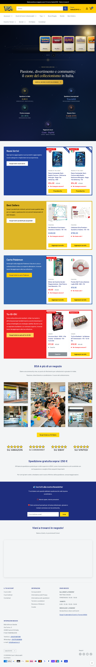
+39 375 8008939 (16, 639)
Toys (41, 16)
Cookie (33, 607)
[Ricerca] (65, 8)
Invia (64, 514)
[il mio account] (87, 8)
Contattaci (42, 22)
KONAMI (50, 334)
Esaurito (57, 354)
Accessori (7, 16)
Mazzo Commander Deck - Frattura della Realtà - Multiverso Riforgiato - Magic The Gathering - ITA (80, 176)
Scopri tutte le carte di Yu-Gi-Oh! (20, 335)
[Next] (91, 171)
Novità (62, 16)
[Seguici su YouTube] (87, 654)
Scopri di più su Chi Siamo (48, 435)
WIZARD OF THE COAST (54, 170)
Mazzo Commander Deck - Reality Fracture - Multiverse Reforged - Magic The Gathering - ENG (57, 176)
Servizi (21, 22)
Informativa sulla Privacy (39, 595)
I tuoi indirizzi (8, 595)
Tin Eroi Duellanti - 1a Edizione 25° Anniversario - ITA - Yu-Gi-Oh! (80, 338)
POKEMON (51, 225)
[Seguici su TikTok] (91, 654)
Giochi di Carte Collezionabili (25, 16)
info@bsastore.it (14, 642)
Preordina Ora (57, 191)
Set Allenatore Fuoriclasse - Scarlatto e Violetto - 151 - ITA (57, 228)
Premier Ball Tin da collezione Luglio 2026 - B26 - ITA (80, 283)
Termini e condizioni (38, 601)
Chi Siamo (32, 22)
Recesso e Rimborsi (37, 604)
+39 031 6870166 (15, 637)
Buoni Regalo (52, 16)
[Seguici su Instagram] (83, 654)
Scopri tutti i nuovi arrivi (17, 163)
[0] (91, 8)
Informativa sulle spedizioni (40, 598)
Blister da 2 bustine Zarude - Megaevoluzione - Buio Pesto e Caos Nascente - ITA (57, 284)
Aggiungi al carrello (58, 245)
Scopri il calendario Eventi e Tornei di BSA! (73, 614)
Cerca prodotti (36, 592)
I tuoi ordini (7, 592)
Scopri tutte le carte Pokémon (19, 275)
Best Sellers (72, 16)
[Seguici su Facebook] (80, 654)
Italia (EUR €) (8, 651)
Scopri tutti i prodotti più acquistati (21, 220)
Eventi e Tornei (9, 22)
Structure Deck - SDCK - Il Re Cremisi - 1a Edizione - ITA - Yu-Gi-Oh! (57, 338)
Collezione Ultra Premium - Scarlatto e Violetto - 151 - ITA (80, 228)
